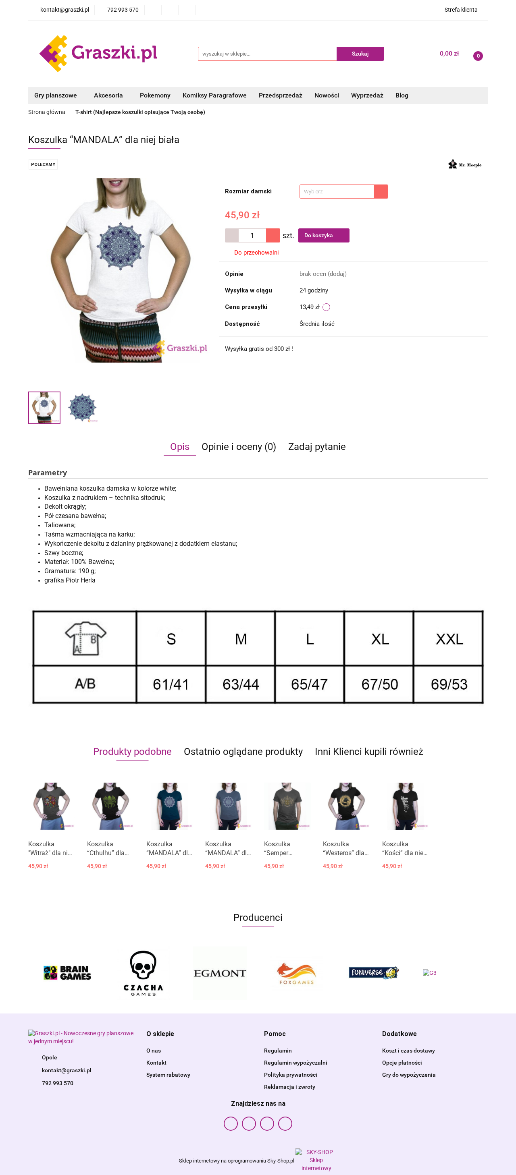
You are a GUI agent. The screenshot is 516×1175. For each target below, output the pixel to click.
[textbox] (337, 191)
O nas (153, 1050)
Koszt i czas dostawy (408, 1050)
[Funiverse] (373, 973)
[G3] (449, 973)
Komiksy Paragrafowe (215, 95)
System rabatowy (168, 1074)
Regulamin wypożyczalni (295, 1062)
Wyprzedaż (367, 95)
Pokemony (155, 95)
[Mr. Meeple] (465, 163)
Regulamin (278, 1050)
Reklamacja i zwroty (289, 1087)
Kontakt (156, 1062)
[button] (160, 1034)
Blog (401, 95)
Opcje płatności (402, 1062)
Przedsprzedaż (280, 95)
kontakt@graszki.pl (67, 1070)
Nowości (326, 95)
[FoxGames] (296, 973)
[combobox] (344, 191)
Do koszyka (319, 235)
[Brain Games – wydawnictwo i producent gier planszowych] (66, 973)
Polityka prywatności (290, 1074)
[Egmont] (219, 973)
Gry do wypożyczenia (409, 1074)
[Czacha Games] (143, 973)
